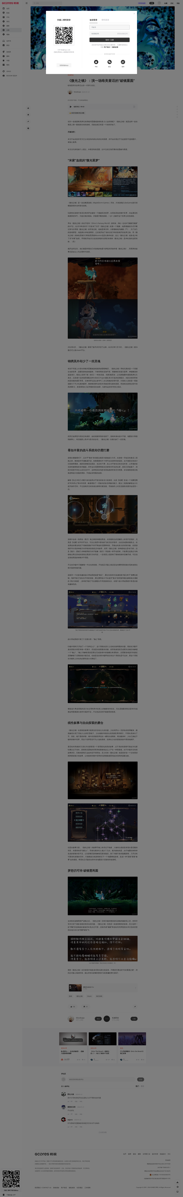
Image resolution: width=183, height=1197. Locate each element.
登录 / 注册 (109, 40)
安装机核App (64, 65)
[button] (134, 13)
